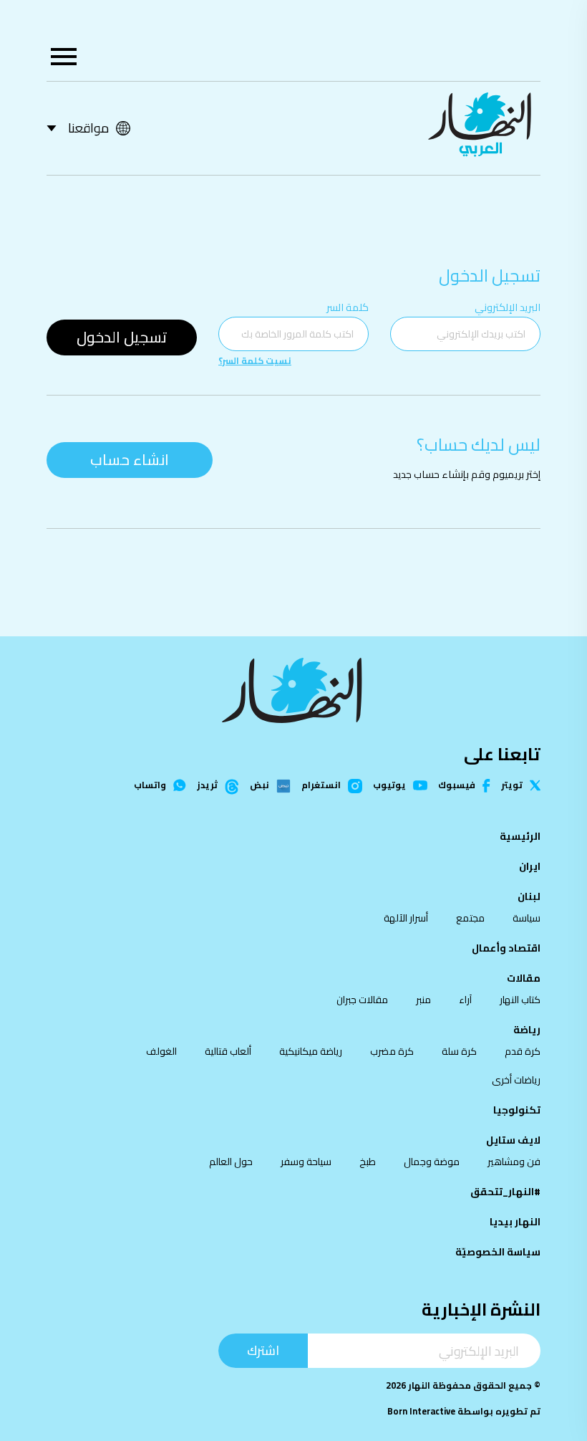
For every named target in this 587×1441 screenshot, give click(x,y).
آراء (465, 999)
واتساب (150, 786)
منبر (423, 999)
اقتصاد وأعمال (506, 948)
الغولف (161, 1051)
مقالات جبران (362, 999)
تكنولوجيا (516, 1110)
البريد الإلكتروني (507, 307)
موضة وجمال (432, 1161)
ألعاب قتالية (228, 1051)
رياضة (526, 1029)
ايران (529, 866)
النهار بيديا (515, 1221)
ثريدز (207, 786)
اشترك (263, 1350)
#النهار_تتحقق (505, 1191)
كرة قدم (522, 1051)
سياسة (526, 918)
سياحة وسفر (306, 1161)
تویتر (512, 786)
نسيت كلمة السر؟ (254, 361)
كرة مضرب (392, 1051)
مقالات (523, 978)
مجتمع (470, 918)
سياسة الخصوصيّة (497, 1252)
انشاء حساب (129, 460)
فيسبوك (456, 786)
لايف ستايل (513, 1140)
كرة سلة (459, 1051)
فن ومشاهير (513, 1161)
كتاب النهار (520, 999)
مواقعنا (88, 128)
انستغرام (321, 786)
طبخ (367, 1161)
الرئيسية (520, 836)
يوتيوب (389, 786)
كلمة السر (347, 307)
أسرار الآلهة (406, 918)
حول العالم (231, 1161)
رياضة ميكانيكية (310, 1051)
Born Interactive (421, 1411)
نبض (259, 786)
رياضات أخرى (516, 1080)
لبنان (529, 896)
